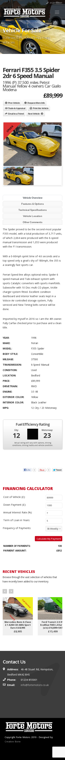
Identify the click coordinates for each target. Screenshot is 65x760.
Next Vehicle (34, 114)
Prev (5, 591)
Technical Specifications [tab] (32, 210)
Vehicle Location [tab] (32, 216)
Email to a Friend (16, 114)
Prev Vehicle (14, 103)
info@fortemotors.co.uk (35, 685)
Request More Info (36, 103)
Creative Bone (13, 741)
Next (11, 591)
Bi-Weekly (52, 528)
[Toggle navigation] (57, 12)
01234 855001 (55, 3)
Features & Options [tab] (32, 203)
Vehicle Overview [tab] (32, 197)
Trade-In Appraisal (16, 108)
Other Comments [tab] (32, 222)
